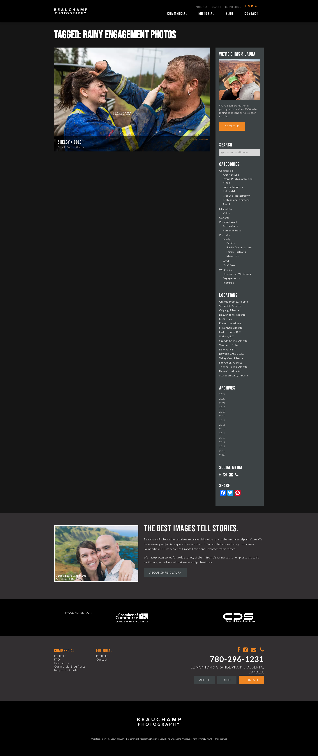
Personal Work (228, 222)
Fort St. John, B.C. (230, 332)
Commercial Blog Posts (70, 666)
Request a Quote (66, 670)
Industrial (229, 191)
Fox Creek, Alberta (231, 362)
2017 (222, 420)
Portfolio (60, 656)
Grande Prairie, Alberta (71, 147)
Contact (251, 13)
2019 (222, 411)
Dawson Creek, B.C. (231, 353)
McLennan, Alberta (231, 327)
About (204, 680)
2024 (222, 394)
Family (227, 239)
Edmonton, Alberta (231, 323)
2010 (222, 450)
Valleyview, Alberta (231, 358)
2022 (222, 398)
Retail (226, 204)
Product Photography (236, 195)
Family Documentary (239, 247)
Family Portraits (236, 251)
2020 (222, 407)
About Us (201, 7)
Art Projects (230, 226)
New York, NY (227, 349)
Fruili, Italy (225, 319)
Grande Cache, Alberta (233, 340)
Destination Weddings (237, 273)
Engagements (200, 139)
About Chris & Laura (165, 572)
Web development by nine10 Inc (195, 739)
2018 (222, 416)
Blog (229, 13)
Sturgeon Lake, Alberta (233, 375)
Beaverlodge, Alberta (232, 314)
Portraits (224, 235)
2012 (222, 442)
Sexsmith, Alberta (230, 306)
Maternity (233, 256)
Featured (228, 282)
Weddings (225, 269)
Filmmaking (226, 209)
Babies (231, 243)
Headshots (61, 663)
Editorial (206, 13)
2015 (222, 429)
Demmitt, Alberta (230, 371)
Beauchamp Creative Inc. (170, 739)
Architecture (231, 174)
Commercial (177, 13)
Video (226, 212)
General (224, 217)
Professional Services (236, 199)
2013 (222, 437)
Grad (226, 260)
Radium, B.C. (227, 336)
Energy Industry (233, 186)
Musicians (229, 265)
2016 (222, 424)
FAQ (57, 659)
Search (216, 7)
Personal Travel (232, 230)
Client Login (233, 7)
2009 (222, 455)
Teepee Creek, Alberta (233, 366)
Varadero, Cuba (228, 345)
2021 (222, 402)
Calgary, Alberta (229, 310)
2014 (222, 433)
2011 (222, 446)
